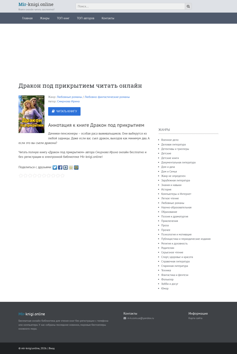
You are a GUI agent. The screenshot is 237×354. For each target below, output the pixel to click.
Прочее (165, 230)
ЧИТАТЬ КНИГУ (66, 111)
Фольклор (167, 279)
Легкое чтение (170, 198)
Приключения (169, 221)
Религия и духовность (174, 243)
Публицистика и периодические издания (186, 239)
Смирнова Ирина (68, 101)
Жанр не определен (173, 176)
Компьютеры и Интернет (176, 194)
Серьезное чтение (172, 252)
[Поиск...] (188, 6)
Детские (166, 153)
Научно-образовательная (176, 207)
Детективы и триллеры (175, 149)
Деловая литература (173, 144)
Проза (165, 225)
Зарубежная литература (175, 180)
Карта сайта (195, 318)
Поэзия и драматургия (174, 216)
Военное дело (169, 140)
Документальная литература (178, 162)
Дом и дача (168, 167)
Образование (169, 212)
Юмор (164, 288)
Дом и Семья (169, 171)
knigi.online (36, 4)
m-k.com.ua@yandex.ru (140, 318)
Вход (52, 348)
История (166, 189)
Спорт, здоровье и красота (177, 257)
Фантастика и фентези (174, 275)
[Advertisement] (118, 50)
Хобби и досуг (169, 284)
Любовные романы (69, 97)
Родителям (167, 248)
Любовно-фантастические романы (107, 97)
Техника (166, 270)
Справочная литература (175, 261)
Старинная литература (174, 266)
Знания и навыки (171, 185)
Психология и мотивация (176, 234)
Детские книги (170, 158)
